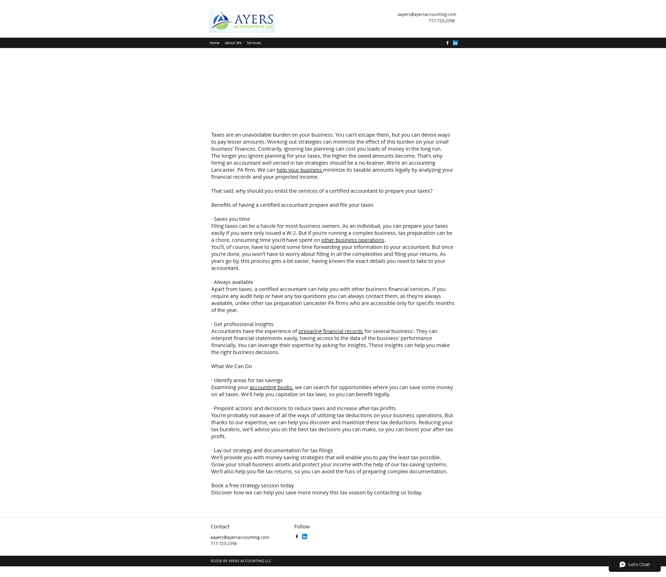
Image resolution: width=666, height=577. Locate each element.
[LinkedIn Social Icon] (455, 42)
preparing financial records (330, 331)
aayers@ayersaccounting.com (427, 14)
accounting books (271, 387)
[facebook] (447, 42)
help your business (300, 169)
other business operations (352, 239)
